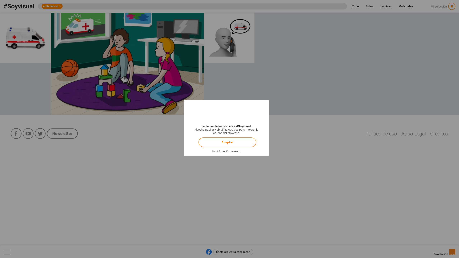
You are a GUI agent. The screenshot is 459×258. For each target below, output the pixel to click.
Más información (220, 151)
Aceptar (227, 142)
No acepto (236, 151)
